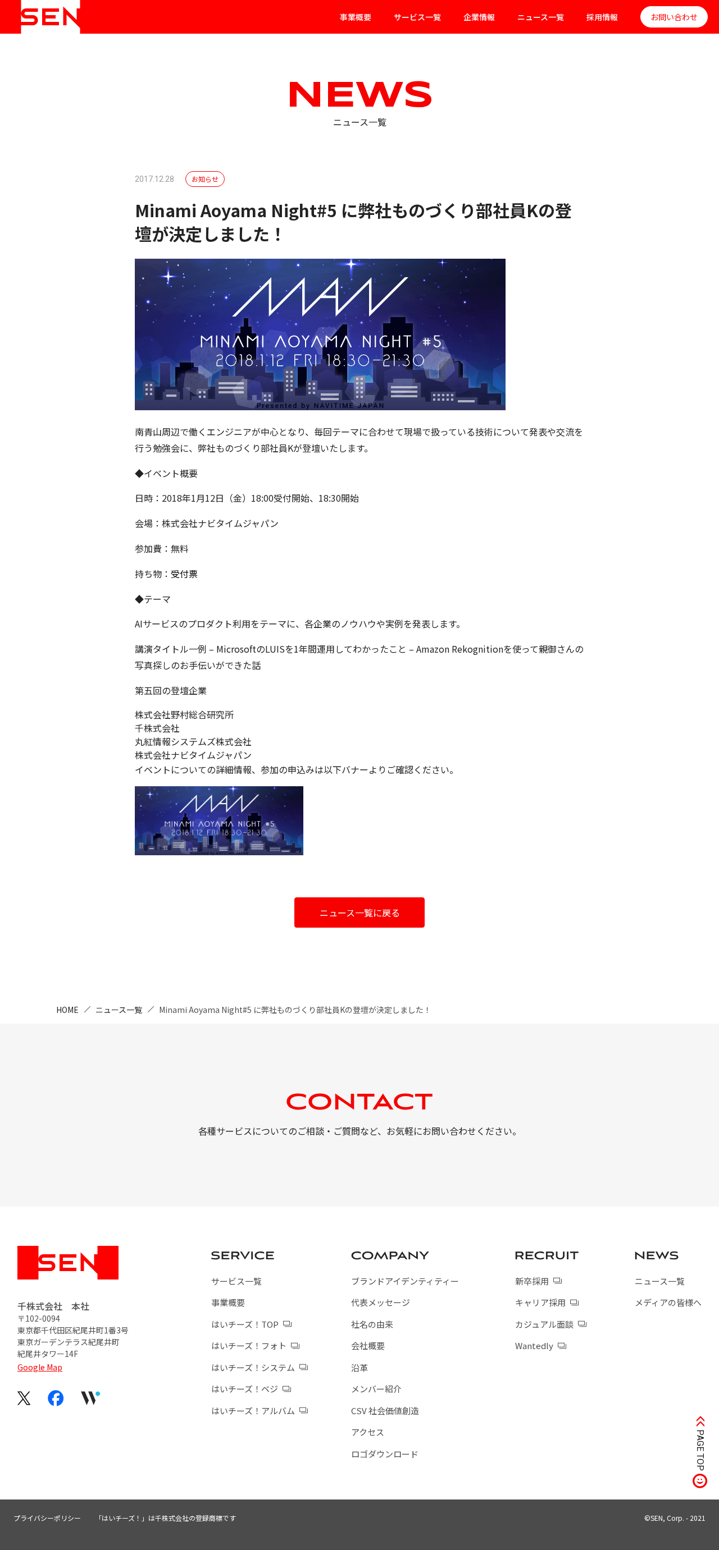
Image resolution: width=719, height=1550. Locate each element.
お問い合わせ (674, 16)
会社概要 (368, 1345)
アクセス (367, 1432)
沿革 (359, 1367)
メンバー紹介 (376, 1389)
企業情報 (479, 16)
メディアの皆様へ (668, 1302)
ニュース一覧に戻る (360, 912)
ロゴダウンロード (384, 1454)
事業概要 (355, 16)
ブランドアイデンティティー (405, 1281)
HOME (67, 1009)
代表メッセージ (380, 1302)
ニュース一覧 (540, 16)
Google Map (39, 1367)
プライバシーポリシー (47, 1518)
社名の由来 (372, 1324)
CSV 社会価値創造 (385, 1410)
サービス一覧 (417, 16)
